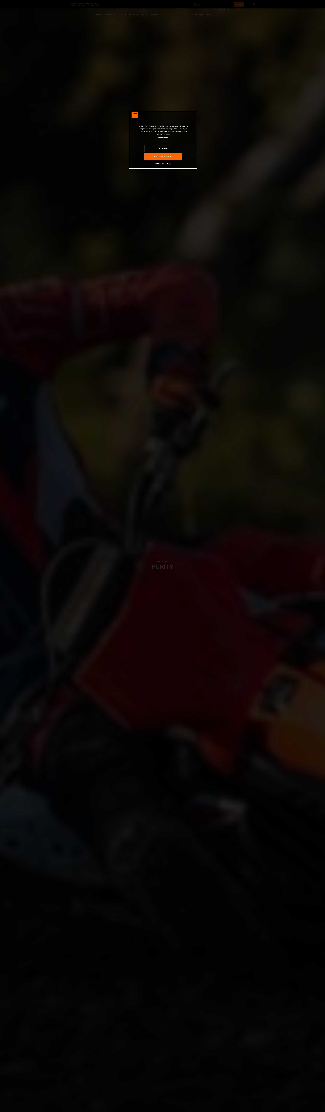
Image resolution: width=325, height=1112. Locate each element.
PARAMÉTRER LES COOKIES (163, 163)
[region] (163, 140)
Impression (166, 137)
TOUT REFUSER (163, 148)
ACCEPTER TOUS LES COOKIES (163, 156)
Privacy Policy (161, 137)
